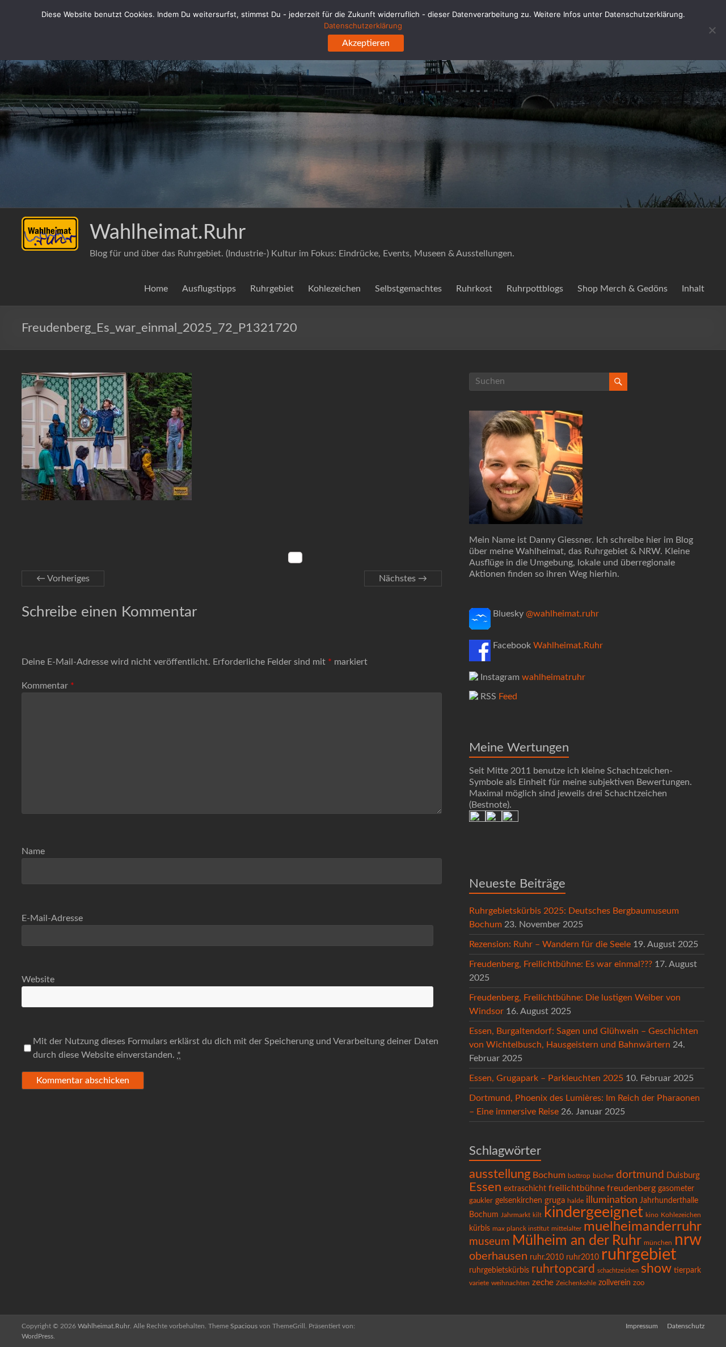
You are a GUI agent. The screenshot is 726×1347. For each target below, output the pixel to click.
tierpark (687, 1270)
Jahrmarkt (515, 1215)
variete (479, 1283)
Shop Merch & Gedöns (622, 288)
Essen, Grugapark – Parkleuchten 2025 (546, 1078)
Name (33, 851)
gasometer (676, 1189)
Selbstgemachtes (408, 288)
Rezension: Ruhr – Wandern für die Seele (550, 944)
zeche (543, 1282)
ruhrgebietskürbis (499, 1270)
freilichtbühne (576, 1188)
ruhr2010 (582, 1257)
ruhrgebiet (638, 1254)
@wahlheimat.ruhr (562, 613)
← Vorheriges (63, 578)
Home (156, 288)
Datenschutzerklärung (363, 25)
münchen (658, 1243)
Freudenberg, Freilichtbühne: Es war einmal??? (560, 964)
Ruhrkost (474, 288)
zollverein (614, 1283)
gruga (554, 1200)
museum (489, 1241)
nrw (688, 1240)
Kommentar (48, 685)
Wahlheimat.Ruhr (168, 232)
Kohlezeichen (334, 288)
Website (38, 979)
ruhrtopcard (563, 1269)
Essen (485, 1187)
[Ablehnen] (711, 30)
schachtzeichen (618, 1271)
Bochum (549, 1175)
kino (652, 1215)
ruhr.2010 (547, 1257)
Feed (508, 696)
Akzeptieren (366, 43)
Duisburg (683, 1175)
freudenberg (631, 1188)
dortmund (640, 1174)
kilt (537, 1215)
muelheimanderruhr (643, 1227)
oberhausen (498, 1256)
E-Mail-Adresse (52, 918)
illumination (612, 1200)
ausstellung (499, 1174)
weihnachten (510, 1283)
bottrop (579, 1176)
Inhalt (693, 288)
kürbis (479, 1228)
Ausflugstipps (209, 288)
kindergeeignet (593, 1212)
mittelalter (566, 1229)
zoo (638, 1283)
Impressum (642, 1326)
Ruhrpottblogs (534, 288)
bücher (603, 1175)
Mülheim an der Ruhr (576, 1241)
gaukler (481, 1201)
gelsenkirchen (518, 1201)
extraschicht (525, 1189)
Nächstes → (403, 578)
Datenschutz (685, 1326)
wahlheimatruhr (553, 677)
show (656, 1268)
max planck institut (520, 1228)
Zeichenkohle (576, 1283)
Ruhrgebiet (272, 288)
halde (575, 1200)
